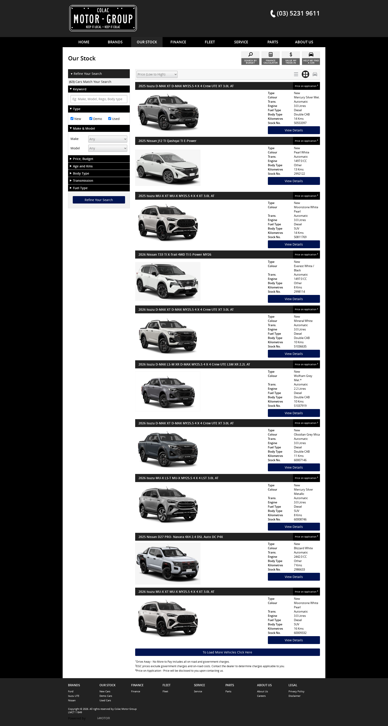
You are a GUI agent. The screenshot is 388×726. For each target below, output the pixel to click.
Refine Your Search (86, 73)
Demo (97, 119)
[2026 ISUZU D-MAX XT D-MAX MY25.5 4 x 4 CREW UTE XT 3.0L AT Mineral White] (200, 336)
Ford (70, 691)
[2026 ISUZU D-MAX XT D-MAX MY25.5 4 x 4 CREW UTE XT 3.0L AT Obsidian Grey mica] (200, 450)
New (77, 119)
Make (75, 139)
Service (198, 691)
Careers (261, 695)
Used (115, 119)
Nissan (72, 700)
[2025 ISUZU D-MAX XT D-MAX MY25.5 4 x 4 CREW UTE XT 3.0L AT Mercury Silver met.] (200, 113)
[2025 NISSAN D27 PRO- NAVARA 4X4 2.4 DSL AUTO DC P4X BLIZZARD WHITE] (200, 563)
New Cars (104, 691)
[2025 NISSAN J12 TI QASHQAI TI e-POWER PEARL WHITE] (200, 168)
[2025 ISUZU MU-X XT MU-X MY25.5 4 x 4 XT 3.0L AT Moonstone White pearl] (200, 222)
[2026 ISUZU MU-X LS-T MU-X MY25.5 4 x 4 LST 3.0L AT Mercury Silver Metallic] (200, 505)
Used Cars (105, 700)
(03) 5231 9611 (298, 13)
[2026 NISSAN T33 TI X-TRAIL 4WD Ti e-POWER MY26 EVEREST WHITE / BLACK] (200, 281)
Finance (135, 691)
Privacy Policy (296, 691)
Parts (228, 691)
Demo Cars (105, 695)
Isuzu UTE (73, 695)
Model (75, 148)
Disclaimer (294, 695)
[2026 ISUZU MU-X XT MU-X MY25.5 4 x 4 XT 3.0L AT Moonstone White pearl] (200, 618)
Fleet (165, 691)
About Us (262, 691)
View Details (294, 130)
